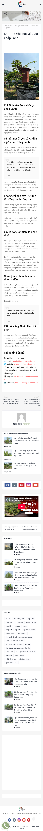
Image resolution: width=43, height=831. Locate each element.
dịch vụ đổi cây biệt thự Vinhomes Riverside (19, 637)
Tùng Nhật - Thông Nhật (13, 630)
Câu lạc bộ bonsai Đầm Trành (14, 641)
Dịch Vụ (20, 622)
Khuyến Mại (9, 652)
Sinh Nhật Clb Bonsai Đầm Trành (25, 652)
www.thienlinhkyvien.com (24, 364)
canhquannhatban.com (29, 527)
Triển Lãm (9, 655)
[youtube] (35, 485)
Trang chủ (7, 26)
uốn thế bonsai (10, 633)
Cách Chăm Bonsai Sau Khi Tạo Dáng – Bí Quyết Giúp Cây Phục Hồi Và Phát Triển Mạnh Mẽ (25, 575)
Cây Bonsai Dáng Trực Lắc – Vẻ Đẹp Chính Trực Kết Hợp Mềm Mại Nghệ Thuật (26, 453)
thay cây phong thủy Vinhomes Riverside (18, 648)
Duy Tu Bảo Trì (22, 633)
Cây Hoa (17, 626)
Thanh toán (35, 826)
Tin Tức (8, 619)
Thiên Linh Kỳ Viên (16, 26)
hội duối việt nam (11, 659)
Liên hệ (22, 828)
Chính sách (25, 826)
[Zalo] (33, 819)
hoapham (26, 424)
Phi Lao (27, 644)
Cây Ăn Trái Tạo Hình (29, 630)
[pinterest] (21, 485)
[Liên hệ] (4, 827)
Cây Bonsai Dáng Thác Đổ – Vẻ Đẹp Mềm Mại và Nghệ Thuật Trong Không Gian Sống (25, 707)
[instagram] (29, 485)
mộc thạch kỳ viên (24, 659)
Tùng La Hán (30, 619)
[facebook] (7, 485)
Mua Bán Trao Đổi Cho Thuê (14, 644)
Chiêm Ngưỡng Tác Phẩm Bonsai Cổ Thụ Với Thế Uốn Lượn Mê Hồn (26, 562)
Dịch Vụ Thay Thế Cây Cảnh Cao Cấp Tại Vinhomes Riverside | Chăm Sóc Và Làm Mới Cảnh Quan (25, 721)
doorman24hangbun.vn (29, 529)
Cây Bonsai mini (10, 622)
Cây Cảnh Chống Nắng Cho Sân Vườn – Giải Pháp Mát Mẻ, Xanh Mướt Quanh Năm (25, 681)
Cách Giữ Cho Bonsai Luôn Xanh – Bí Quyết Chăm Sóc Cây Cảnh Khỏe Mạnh (26, 440)
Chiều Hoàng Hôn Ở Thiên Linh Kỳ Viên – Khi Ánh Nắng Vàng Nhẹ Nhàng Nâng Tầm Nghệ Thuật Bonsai (25, 548)
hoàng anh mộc (19, 655)
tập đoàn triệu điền (11, 663)
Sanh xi (25, 626)
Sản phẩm (9, 626)
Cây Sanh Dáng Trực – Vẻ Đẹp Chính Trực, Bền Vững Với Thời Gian (25, 465)
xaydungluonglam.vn (11, 527)
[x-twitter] (15, 485)
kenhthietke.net (10, 529)
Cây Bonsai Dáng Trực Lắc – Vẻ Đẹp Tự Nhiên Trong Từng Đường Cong (25, 587)
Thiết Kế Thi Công (31, 622)
